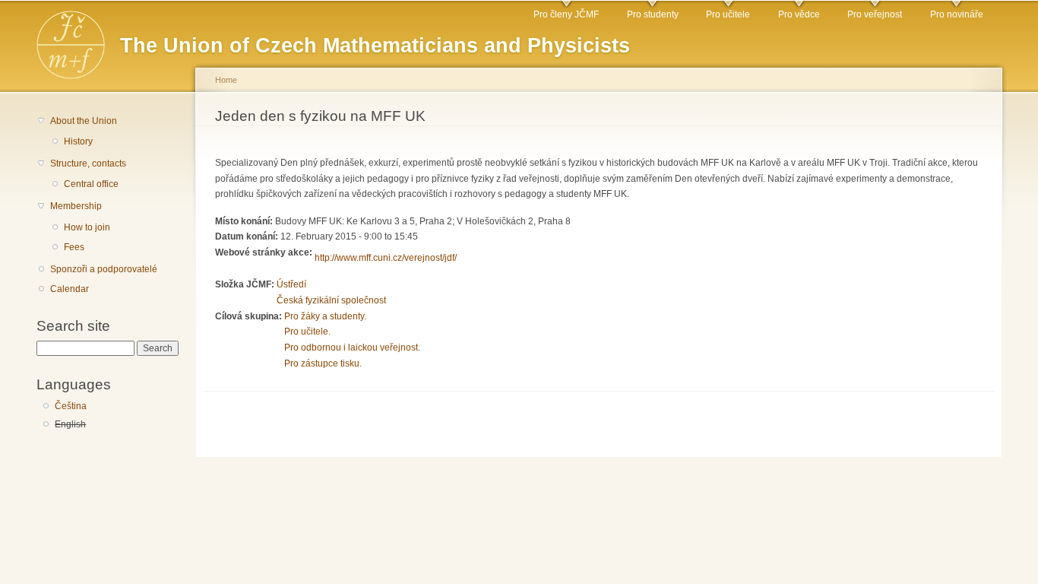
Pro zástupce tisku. (323, 363)
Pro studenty (653, 14)
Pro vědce (799, 14)
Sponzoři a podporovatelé (103, 269)
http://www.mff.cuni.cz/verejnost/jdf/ (386, 257)
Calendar (69, 289)
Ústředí (291, 284)
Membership (76, 206)
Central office (91, 184)
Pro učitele (728, 14)
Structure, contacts (88, 163)
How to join (87, 227)
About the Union (83, 121)
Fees (74, 247)
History (78, 141)
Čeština (71, 406)
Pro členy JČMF (566, 14)
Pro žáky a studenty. (325, 316)
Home (226, 79)
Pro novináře (956, 14)
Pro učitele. (307, 331)
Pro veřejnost (874, 14)
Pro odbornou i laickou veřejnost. (352, 347)
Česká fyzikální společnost (331, 300)
